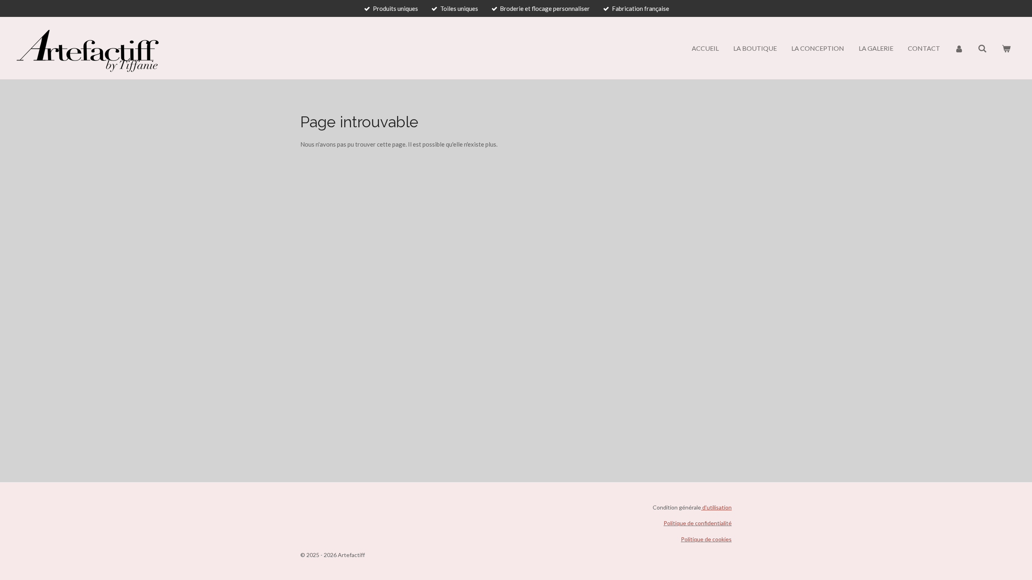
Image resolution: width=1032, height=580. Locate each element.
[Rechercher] (982, 48)
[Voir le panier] (1006, 48)
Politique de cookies (706, 539)
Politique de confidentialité (698, 523)
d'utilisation (716, 507)
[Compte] (959, 48)
